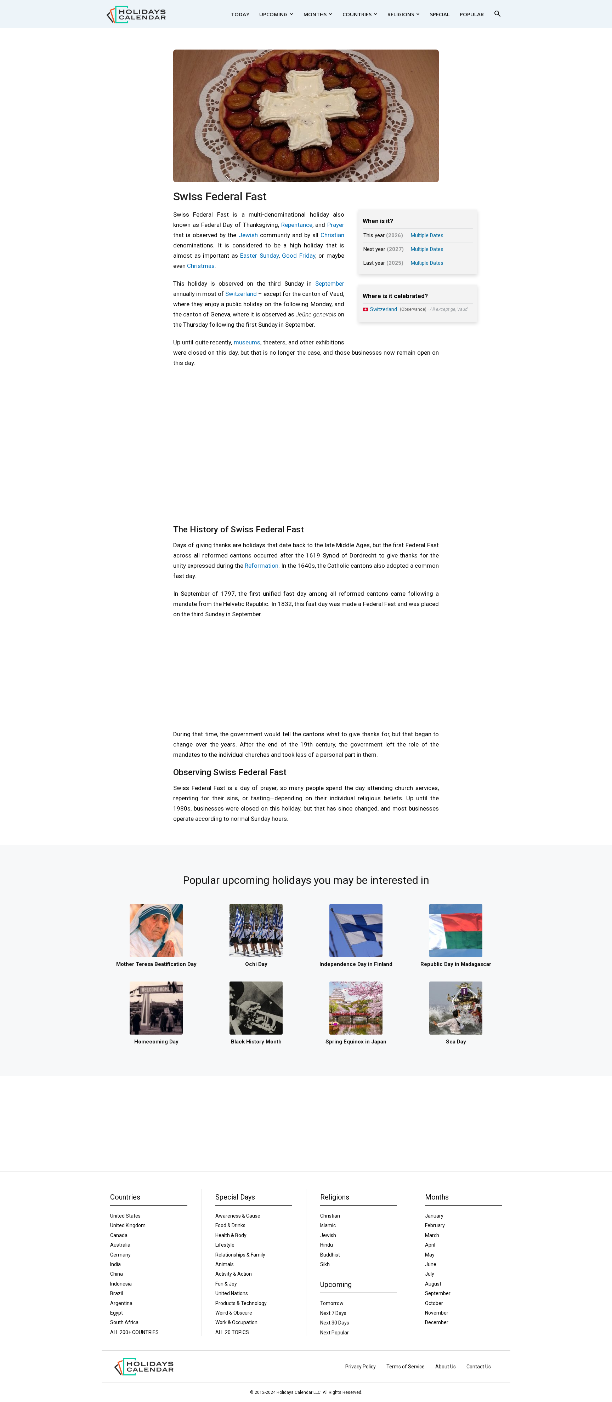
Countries (357, 14)
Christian (332, 235)
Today (240, 14)
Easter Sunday (259, 255)
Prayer (335, 224)
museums (247, 342)
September (329, 283)
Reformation (261, 565)
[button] (497, 14)
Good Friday (298, 255)
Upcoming (273, 14)
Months (315, 14)
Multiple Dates (427, 235)
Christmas (201, 265)
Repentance (296, 224)
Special (440, 14)
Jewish (248, 235)
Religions (400, 14)
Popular (472, 14)
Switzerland (241, 293)
